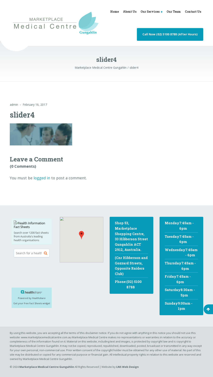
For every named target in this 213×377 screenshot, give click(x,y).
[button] (81, 235)
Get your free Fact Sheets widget (31, 303)
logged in (41, 177)
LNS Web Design (127, 367)
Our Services (150, 12)
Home (114, 12)
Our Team (174, 12)
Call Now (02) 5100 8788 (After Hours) (170, 34)
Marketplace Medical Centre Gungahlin (46, 367)
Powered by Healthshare (32, 298)
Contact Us (193, 12)
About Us (129, 12)
